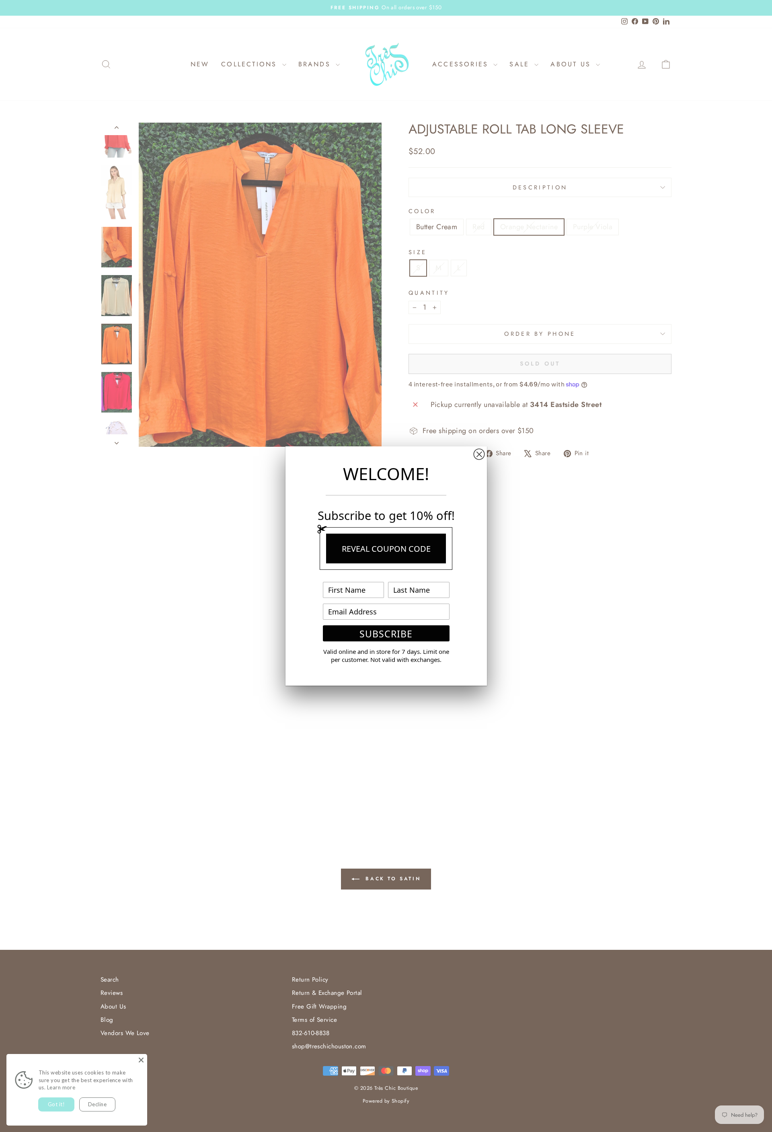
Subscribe (386, 633)
